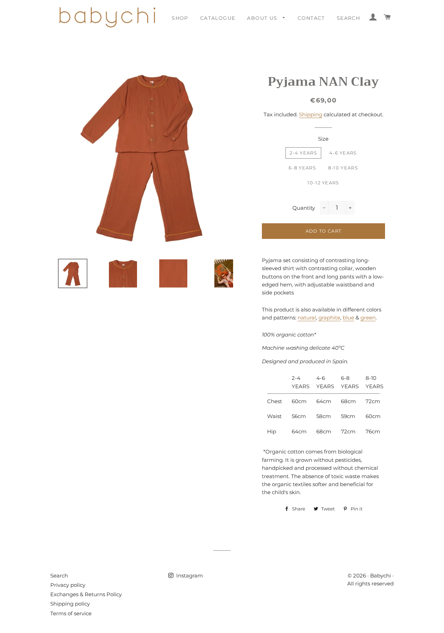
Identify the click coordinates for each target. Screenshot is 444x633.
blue (348, 317)
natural (307, 317)
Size (323, 138)
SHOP (180, 18)
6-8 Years (302, 167)
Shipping (310, 114)
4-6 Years (343, 153)
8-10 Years (343, 167)
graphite (329, 317)
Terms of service (71, 613)
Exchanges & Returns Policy (86, 594)
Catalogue (218, 18)
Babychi (380, 575)
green (368, 317)
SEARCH (348, 18)
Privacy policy (67, 585)
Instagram (189, 575)
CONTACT (311, 18)
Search (59, 575)
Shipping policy (70, 603)
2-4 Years (303, 153)
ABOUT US (263, 18)
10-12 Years (323, 182)
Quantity (303, 208)
